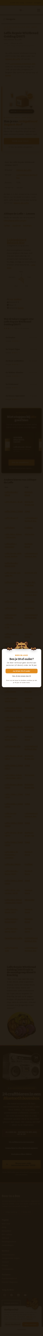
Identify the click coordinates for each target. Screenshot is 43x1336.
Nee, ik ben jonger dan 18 (21, 676)
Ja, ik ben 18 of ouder (21, 671)
